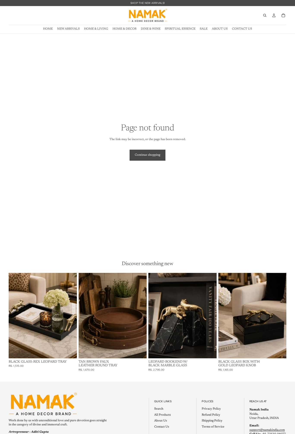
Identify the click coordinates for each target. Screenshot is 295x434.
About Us (160, 420)
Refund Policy (211, 414)
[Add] (70, 352)
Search (158, 408)
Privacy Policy (211, 408)
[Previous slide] (85, 315)
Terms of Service (213, 426)
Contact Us (161, 426)
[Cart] (283, 15)
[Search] (265, 15)
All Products (162, 414)
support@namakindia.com (267, 430)
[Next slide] (140, 315)
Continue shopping (147, 155)
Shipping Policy (212, 420)
